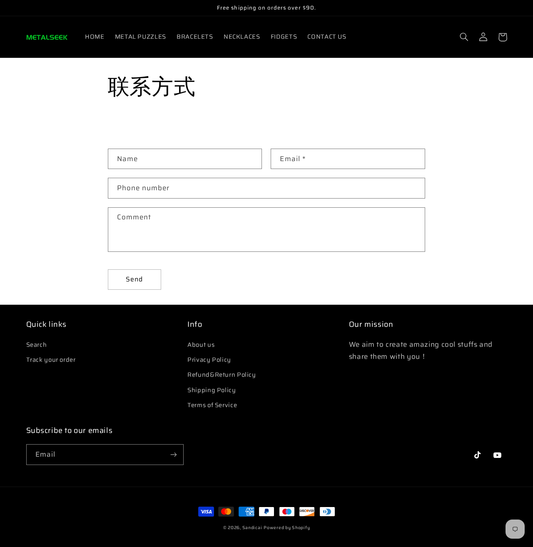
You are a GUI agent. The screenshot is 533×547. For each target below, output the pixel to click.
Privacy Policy (209, 359)
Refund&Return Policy (221, 374)
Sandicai (252, 527)
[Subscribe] (173, 454)
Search (36, 344)
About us (200, 344)
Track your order (51, 359)
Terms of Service (212, 405)
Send (134, 279)
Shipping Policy (211, 390)
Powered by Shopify (287, 527)
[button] (464, 37)
